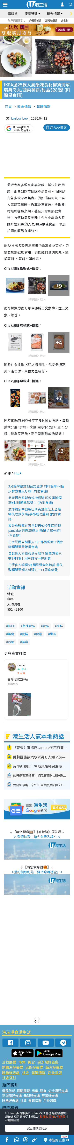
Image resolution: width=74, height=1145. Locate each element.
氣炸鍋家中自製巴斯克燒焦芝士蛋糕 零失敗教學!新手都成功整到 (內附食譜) (34, 514)
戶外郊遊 (55, 1072)
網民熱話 (8, 1090)
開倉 (31, 1062)
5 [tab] (44, 25)
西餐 (11, 642)
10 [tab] (40, 30)
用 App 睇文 (58, 127)
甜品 (53, 634)
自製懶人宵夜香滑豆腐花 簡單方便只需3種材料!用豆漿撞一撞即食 (35, 556)
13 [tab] (32, 35)
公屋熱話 (35, 20)
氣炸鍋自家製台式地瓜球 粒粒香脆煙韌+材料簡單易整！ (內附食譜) (35, 500)
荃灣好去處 (54, 1067)
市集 (21, 1062)
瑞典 (25, 642)
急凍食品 (28, 626)
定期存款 (67, 20)
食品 (46, 626)
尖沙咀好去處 (47, 1062)
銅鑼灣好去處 (12, 1067)
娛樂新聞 (51, 20)
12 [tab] (48, 30)
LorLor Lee (19, 118)
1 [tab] (28, 25)
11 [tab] (44, 30)
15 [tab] (40, 35)
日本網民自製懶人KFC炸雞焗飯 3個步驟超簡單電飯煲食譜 (35, 544)
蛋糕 (25, 634)
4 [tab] (40, 25)
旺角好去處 (11, 1072)
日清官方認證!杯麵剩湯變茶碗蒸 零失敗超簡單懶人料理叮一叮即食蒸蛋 (35, 567)
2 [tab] (32, 25)
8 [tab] (32, 30)
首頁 (8, 106)
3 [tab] (36, 25)
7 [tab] (28, 30)
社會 (25, 1072)
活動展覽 (9, 1062)
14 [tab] (36, 35)
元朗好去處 (34, 1067)
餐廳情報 (44, 106)
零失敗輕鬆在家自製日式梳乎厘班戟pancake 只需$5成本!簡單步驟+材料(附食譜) (34, 530)
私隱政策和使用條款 (53, 1116)
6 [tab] (48, 25)
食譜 (39, 634)
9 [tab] (36, 30)
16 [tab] (44, 35)
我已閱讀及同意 (37, 1128)
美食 (11, 634)
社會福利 (9, 1077)
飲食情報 (24, 106)
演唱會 (13, 13)
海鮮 (60, 626)
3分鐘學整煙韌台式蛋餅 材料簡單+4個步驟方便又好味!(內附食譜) (36, 488)
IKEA (17, 473)
